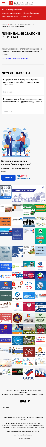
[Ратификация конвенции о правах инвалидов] (29, 296)
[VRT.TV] (6, 340)
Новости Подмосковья (32, 13)
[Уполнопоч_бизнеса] (17, 236)
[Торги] (6, 253)
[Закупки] (6, 329)
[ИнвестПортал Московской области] (29, 276)
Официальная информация (11, 13)
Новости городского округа (12, 10)
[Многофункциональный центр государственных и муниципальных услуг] (17, 286)
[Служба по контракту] (6, 236)
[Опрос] (29, 236)
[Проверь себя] (29, 307)
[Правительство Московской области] (6, 286)
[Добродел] (29, 266)
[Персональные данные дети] (17, 296)
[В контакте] (21, 401)
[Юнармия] (29, 352)
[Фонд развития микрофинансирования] (17, 352)
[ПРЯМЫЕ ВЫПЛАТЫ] (6, 277)
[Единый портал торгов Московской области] (6, 296)
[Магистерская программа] (6, 363)
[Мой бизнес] (6, 306)
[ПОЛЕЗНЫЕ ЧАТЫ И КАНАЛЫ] (28, 193)
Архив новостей (26, 16)
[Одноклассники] (24, 401)
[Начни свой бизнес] (17, 362)
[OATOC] (29, 374)
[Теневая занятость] (29, 222)
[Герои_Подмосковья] (17, 209)
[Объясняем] (17, 222)
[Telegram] (28, 401)
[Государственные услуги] (29, 286)
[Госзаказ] (17, 276)
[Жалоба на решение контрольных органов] (6, 267)
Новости (13, 24)
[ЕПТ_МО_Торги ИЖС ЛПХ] (6, 374)
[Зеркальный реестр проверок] (6, 352)
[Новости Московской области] (17, 267)
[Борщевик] (17, 374)
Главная (4, 24)
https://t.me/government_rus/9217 (15, 58)
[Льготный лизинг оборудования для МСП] (29, 209)
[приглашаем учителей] (6, 222)
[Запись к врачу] (6, 318)
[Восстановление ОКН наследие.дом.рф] (6, 209)
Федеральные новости (10, 16)
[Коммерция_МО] (29, 362)
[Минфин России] (17, 253)
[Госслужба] (6, 193)
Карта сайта (5, 408)
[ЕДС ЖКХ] (17, 318)
